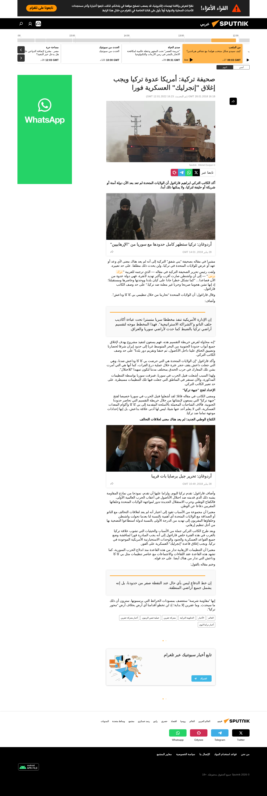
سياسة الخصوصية (185, 754)
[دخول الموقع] (30, 23)
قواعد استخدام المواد (225, 754)
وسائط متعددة (118, 721)
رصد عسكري (144, 721)
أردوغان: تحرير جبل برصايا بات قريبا (181, 476)
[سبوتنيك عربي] (231, 28)
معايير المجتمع (164, 754)
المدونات (105, 721)
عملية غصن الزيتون (150, 618)
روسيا (183, 721)
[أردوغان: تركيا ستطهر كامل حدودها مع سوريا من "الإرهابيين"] (160, 216)
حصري (164, 721)
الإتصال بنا (204, 754)
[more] (112, 251)
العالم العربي (204, 721)
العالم (211, 618)
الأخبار (201, 618)
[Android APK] (28, 767)
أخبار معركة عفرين (129, 618)
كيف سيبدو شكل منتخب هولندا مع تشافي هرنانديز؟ (214, 51)
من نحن (245, 754)
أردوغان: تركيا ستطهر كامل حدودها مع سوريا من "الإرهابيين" (161, 244)
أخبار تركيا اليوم (206, 624)
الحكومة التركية (187, 618)
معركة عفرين (170, 618)
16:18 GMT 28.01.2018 (201, 96)
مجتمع (131, 721)
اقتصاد (174, 721)
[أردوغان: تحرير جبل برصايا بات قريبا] (160, 448)
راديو (155, 721)
